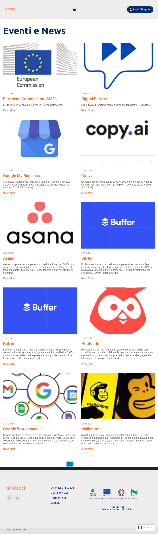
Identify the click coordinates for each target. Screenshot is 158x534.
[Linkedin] (17, 497)
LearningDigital (19, 529)
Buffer (87, 258)
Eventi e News (60, 492)
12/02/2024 (8, 93)
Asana (8, 258)
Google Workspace (20, 429)
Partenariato (58, 497)
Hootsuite (90, 343)
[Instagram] (9, 497)
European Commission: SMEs (30, 99)
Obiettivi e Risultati (62, 487)
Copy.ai (88, 175)
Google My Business (21, 175)
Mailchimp (91, 429)
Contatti (55, 502)
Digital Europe (94, 99)
